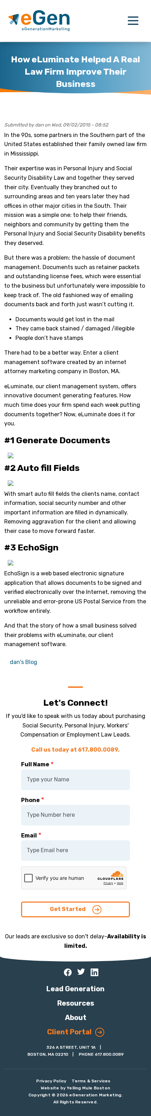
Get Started (68, 909)
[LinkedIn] (94, 972)
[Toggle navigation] (133, 20)
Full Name (35, 764)
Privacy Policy (51, 1081)
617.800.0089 (109, 1054)
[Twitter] (81, 971)
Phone (30, 800)
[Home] (39, 20)
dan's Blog (23, 662)
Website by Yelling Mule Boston (75, 1088)
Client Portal (69, 1032)
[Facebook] (68, 972)
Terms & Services (91, 1081)
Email (29, 835)
